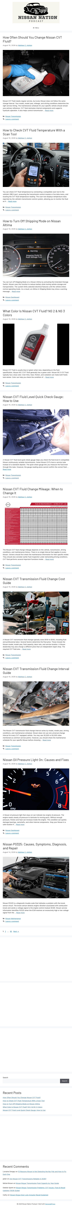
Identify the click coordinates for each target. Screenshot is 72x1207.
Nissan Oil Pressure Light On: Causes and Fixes (36, 760)
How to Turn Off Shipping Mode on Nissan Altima (21, 1104)
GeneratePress (50, 1204)
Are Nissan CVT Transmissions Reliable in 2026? (28, 1179)
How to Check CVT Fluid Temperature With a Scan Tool (24, 1101)
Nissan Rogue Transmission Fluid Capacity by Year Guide (37, 1183)
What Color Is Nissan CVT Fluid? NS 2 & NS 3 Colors (22, 1107)
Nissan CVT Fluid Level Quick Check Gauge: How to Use (24, 1110)
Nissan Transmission (13, 116)
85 (11, 931)
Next (16, 931)
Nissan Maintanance (13, 919)
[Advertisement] (21, 958)
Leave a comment (12, 119)
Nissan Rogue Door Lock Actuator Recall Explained (29, 1195)
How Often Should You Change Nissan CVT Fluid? (22, 1098)
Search (5, 1077)
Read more (49, 110)
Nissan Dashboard (12, 297)
